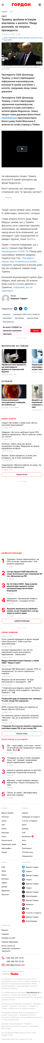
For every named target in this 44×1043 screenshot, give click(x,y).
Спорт (4, 829)
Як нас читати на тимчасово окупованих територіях (11, 948)
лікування (6, 314)
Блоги (24, 825)
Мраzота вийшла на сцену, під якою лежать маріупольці (21, 466)
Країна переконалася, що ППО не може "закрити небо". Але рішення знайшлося (23, 561)
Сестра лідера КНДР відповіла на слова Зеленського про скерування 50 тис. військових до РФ (24, 573)
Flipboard (29, 904)
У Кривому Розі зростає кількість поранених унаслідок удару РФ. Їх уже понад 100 (22, 727)
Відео (24, 844)
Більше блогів (21, 474)
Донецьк (5, 879)
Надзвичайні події (9, 844)
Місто (4, 862)
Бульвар (7, 381)
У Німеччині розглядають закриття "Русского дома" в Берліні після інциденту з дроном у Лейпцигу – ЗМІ (22, 690)
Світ (11, 11)
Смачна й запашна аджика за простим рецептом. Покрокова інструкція (24, 771)
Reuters (31, 239)
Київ (3, 867)
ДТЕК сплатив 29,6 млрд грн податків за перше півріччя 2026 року (20, 708)
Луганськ (5, 894)
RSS (27, 909)
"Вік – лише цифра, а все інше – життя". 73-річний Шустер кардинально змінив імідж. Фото (24, 747)
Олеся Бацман (31, 896)
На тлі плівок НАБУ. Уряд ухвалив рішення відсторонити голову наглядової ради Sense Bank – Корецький (22, 587)
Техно (4, 836)
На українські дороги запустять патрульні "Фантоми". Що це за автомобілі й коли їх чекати (20, 717)
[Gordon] (21, 5)
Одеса (4, 875)
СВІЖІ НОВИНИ (10, 632)
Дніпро (4, 887)
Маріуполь (6, 890)
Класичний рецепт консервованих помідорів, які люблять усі (14, 402)
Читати (36, 331)
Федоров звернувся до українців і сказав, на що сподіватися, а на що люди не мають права (22, 610)
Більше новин (21, 733)
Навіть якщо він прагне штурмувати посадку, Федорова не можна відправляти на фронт (20, 446)
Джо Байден (19, 318)
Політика (5, 817)
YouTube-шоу (27, 852)
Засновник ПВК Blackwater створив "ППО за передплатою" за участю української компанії (21, 671)
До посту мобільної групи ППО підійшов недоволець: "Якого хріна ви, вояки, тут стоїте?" (22, 434)
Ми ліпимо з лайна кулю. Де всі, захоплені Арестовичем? (20, 424)
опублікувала (9, 117)
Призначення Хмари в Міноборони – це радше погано (22, 599)
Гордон (4, 11)
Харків (4, 883)
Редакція (5, 934)
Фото (24, 840)
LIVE (23, 832)
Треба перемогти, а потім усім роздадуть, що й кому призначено (19, 456)
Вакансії (5, 930)
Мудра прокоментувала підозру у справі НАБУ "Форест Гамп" (20, 661)
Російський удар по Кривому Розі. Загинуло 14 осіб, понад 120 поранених (22, 699)
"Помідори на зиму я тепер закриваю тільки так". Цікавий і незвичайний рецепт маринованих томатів (23, 760)
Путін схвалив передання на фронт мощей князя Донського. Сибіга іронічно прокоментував (20, 641)
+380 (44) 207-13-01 (15, 958)
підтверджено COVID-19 (15, 251)
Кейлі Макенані (8, 322)
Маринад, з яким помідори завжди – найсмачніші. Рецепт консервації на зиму (23, 782)
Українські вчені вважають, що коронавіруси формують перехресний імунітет (14, 368)
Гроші (4, 821)
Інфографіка (6, 848)
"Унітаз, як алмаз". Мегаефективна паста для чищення (22, 794)
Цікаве (4, 852)
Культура (5, 832)
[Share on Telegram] (25, 309)
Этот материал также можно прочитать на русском (23, 39)
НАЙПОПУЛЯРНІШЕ (12, 553)
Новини (5, 808)
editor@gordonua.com (15, 965)
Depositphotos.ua (32, 992)
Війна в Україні (7, 813)
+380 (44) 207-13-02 (15, 961)
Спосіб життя (7, 840)
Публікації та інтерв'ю (31, 817)
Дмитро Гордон (32, 867)
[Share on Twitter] (20, 309)
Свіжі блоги (9, 419)
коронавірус (7, 318)
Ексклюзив (26, 836)
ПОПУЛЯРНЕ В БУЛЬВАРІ (15, 739)
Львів (4, 871)
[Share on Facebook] (15, 309)
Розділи (25, 808)
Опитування (27, 848)
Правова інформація (10, 942)
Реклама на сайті (8, 938)
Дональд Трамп (32, 318)
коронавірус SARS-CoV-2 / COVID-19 (26, 314)
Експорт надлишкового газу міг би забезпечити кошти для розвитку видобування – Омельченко (17, 652)
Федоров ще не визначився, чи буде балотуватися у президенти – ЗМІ (18, 680)
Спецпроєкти (27, 856)
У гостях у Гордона (29, 821)
